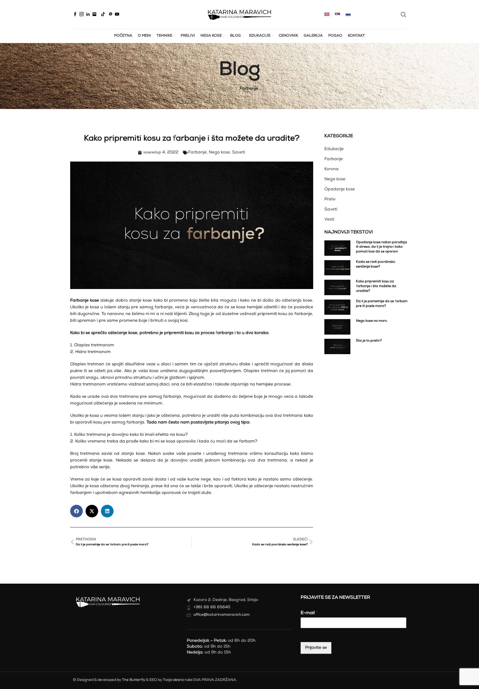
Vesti (329, 219)
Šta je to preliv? (369, 341)
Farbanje (249, 89)
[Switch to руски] (348, 14)
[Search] (403, 14)
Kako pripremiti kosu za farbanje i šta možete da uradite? (376, 286)
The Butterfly (133, 680)
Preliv (330, 199)
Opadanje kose (339, 189)
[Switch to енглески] (327, 14)
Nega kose (219, 152)
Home (227, 89)
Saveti (238, 152)
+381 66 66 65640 (212, 607)
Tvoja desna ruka (177, 680)
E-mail (309, 613)
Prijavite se (316, 648)
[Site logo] (240, 14)
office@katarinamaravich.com (222, 615)
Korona (331, 169)
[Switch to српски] (337, 14)
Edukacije (334, 149)
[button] (76, 511)
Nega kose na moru (371, 321)
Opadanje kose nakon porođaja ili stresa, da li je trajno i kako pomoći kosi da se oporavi (381, 247)
